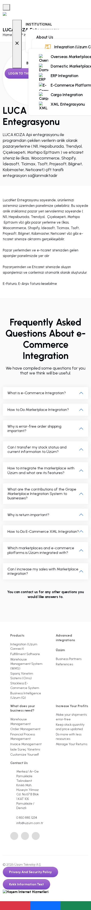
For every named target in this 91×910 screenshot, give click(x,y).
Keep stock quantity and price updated (70, 727)
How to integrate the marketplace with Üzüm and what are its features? (40, 470)
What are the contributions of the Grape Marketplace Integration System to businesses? (41, 493)
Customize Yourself (24, 755)
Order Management (25, 729)
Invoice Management (26, 744)
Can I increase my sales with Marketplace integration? (42, 571)
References (64, 664)
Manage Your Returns (71, 744)
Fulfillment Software (25, 654)
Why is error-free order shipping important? (34, 428)
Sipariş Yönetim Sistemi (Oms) (21, 676)
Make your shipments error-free (71, 717)
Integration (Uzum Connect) (23, 646)
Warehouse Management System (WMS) (26, 663)
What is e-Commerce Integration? (36, 393)
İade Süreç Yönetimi (25, 749)
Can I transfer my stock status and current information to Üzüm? (36, 449)
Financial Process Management (22, 736)
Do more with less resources (68, 736)
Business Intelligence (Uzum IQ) (25, 695)
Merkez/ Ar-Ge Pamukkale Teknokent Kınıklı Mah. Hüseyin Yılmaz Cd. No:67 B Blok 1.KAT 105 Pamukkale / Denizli (27, 790)
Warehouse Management (20, 721)
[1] (6, 7)
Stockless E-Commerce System (24, 685)
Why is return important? (28, 515)
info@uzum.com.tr (29, 823)
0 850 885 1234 (26, 818)
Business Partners (68, 659)
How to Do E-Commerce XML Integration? (43, 531)
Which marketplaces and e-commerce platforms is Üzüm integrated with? (40, 550)
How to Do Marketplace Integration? (38, 409)
